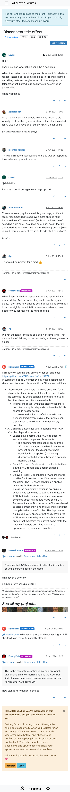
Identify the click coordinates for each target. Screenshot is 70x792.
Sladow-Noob (15, 207)
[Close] (64, 711)
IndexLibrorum (15, 550)
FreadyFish (14, 290)
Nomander (13, 367)
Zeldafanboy (14, 111)
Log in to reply (58, 43)
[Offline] (5, 111)
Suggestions (12, 37)
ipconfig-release (16, 150)
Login (21, 765)
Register (10, 765)
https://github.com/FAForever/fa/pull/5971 (25, 376)
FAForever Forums (23, 3)
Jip (10, 256)
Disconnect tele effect (36, 556)
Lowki (11, 55)
